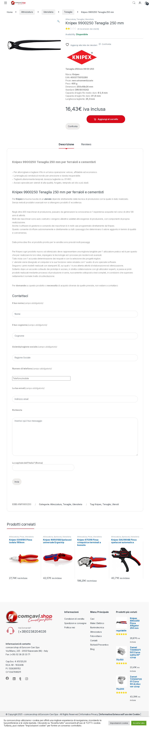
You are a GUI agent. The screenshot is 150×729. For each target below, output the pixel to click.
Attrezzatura (27, 12)
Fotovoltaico (96, 636)
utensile (48, 199)
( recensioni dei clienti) (88, 29)
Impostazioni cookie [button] (119, 723)
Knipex (19, 199)
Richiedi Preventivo (99, 644)
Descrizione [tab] (66, 144)
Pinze (22, 537)
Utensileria (48, 12)
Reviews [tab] (86, 144)
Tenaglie (68, 12)
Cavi (92, 619)
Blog (92, 649)
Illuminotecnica (97, 627)
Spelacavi (58, 537)
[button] (58, 21)
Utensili (115, 504)
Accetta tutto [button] (139, 723)
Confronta (106, 44)
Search (133, 2)
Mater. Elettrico (97, 623)
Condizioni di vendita (74, 619)
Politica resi (69, 627)
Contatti (93, 640)
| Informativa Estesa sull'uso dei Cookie (119, 714)
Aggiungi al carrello (108, 119)
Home (9, 12)
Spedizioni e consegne (75, 623)
